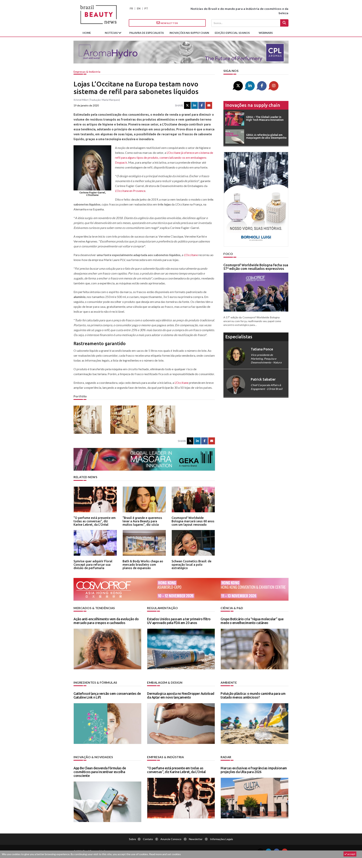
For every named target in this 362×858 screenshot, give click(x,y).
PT (146, 8)
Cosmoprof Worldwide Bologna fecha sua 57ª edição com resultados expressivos (255, 267)
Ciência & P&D (232, 608)
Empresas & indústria (87, 71)
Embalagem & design (164, 682)
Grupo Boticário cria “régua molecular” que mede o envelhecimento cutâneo (252, 621)
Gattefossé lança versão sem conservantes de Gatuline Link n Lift (107, 695)
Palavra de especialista (146, 32)
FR (131, 8)
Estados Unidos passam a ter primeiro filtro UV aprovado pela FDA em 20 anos (179, 621)
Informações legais (221, 839)
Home (87, 32)
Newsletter (169, 23)
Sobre (132, 839)
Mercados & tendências (94, 608)
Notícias (111, 32)
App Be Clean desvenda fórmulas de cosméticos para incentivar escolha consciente (100, 771)
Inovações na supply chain (189, 32)
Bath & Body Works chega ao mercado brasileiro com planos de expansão (143, 564)
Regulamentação (162, 608)
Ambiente (229, 682)
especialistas (238, 336)
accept (351, 854)
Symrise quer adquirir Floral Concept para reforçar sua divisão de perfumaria (93, 564)
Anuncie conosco (170, 839)
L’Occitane (191, 255)
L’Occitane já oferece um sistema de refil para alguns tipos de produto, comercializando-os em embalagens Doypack (164, 157)
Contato (148, 839)
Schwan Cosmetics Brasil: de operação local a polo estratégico (191, 564)
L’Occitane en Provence (130, 190)
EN (138, 8)
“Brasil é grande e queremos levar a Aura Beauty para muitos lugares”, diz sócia (142, 521)
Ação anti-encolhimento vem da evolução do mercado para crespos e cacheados (106, 621)
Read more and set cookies (165, 854)
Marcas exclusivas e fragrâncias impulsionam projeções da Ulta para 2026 (254, 770)
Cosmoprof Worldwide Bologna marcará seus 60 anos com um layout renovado (193, 521)
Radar (226, 757)
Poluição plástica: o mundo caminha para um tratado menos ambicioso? (253, 695)
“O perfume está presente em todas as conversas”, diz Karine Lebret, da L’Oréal (95, 521)
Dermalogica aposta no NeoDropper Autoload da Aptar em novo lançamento (180, 695)
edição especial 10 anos (232, 32)
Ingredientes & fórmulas (95, 682)
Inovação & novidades (93, 757)
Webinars (266, 32)
